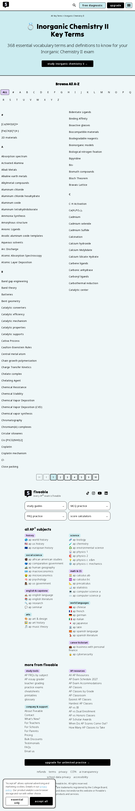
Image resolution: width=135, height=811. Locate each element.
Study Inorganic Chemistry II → (67, 63)
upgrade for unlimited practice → (67, 762)
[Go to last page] (95, 477)
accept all (41, 801)
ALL (5, 92)
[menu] (129, 5)
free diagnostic (92, 5)
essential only (17, 801)
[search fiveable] (74, 5)
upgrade (115, 5)
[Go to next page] (88, 477)
